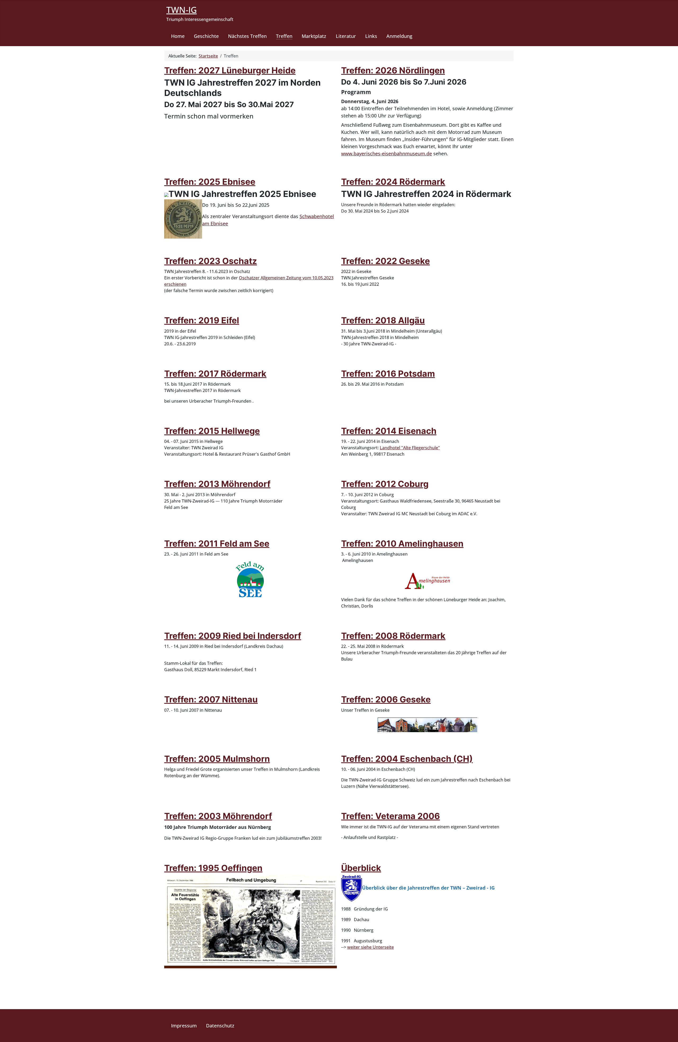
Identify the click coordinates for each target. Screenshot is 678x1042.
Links (371, 36)
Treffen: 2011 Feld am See (216, 543)
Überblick (361, 868)
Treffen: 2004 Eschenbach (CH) (407, 759)
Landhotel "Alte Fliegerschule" (410, 448)
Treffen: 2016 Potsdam (388, 373)
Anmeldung (399, 36)
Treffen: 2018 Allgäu (383, 320)
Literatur (346, 36)
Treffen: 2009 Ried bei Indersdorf (232, 636)
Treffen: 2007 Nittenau (211, 699)
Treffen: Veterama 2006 (390, 816)
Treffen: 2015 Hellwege (212, 431)
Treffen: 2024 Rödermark (393, 182)
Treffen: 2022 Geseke (385, 261)
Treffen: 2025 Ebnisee (209, 182)
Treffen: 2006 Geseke (386, 699)
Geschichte (206, 36)
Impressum (184, 1025)
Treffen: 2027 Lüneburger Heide (230, 70)
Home (178, 36)
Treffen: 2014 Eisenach (388, 431)
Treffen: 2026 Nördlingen (393, 70)
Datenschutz (220, 1025)
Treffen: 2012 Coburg (385, 484)
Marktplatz (314, 36)
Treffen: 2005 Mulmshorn (217, 759)
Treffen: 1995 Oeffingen (213, 868)
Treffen (284, 36)
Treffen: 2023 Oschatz (210, 261)
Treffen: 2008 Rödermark (393, 636)
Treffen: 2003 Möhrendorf (218, 816)
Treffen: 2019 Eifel (201, 320)
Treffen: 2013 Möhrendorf (217, 484)
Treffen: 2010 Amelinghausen (402, 543)
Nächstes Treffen (247, 36)
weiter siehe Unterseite (370, 947)
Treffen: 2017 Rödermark (215, 373)
